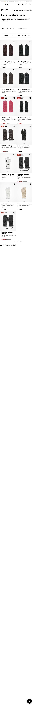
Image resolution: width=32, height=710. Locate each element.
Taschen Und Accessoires (4, 10)
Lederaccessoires (18, 10)
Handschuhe (29, 10)
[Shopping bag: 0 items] (30, 4)
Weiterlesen (4, 21)
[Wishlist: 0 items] (26, 4)
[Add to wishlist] (14, 41)
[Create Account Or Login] (22, 4)
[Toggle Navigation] (2, 4)
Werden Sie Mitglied (7, 1)
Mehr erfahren (12, 245)
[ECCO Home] (7, 4)
